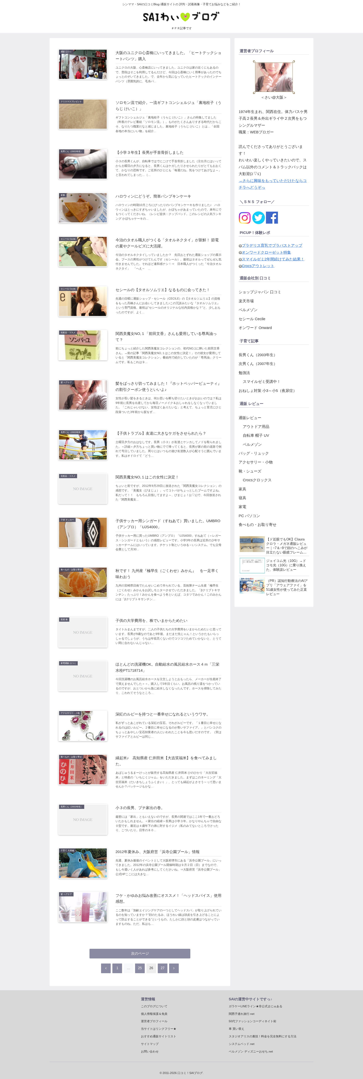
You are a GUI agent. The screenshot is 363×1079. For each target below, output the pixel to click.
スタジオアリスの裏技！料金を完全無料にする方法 (262, 1036)
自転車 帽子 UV (256, 435)
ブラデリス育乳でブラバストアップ (272, 245)
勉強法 (244, 373)
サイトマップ (150, 1044)
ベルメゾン (248, 310)
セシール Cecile (252, 319)
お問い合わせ (150, 1051)
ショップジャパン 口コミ (260, 292)
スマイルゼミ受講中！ (262, 382)
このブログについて (154, 1006)
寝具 (242, 498)
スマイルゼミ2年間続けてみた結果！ (273, 259)
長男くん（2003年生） (258, 355)
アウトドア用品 (256, 427)
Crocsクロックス (257, 480)
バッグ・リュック (254, 453)
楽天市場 (246, 301)
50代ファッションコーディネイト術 (252, 1021)
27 (162, 968)
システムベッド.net (241, 1044)
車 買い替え (236, 1028)
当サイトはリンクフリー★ (158, 1028)
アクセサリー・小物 (256, 462)
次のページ (140, 954)
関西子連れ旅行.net (241, 1013)
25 (140, 968)
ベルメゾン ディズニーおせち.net (251, 1051)
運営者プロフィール (154, 1021)
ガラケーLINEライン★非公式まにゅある (255, 1006)
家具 (242, 489)
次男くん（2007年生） (258, 364)
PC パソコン (249, 516)
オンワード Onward (255, 328)
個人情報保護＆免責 (154, 1013)
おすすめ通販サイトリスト (158, 1036)
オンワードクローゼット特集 (266, 252)
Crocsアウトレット (258, 266)
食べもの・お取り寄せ (257, 525)
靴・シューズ (250, 471)
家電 (242, 507)
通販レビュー (250, 418)
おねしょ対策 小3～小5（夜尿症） (268, 391)
